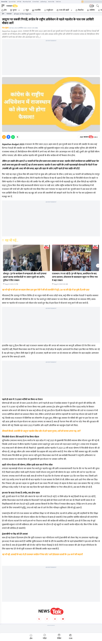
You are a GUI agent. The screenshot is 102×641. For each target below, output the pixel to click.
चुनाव (15, 10)
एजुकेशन (50, 10)
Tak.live (58, 1)
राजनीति (38, 10)
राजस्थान (9, 14)
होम (5, 10)
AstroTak (51, 1)
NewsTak (4, 1)
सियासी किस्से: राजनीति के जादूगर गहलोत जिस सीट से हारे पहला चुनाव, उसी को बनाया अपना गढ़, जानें (41, 431)
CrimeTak (35, 1)
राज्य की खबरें (64, 10)
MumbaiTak (27, 1)
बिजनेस (80, 10)
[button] (26, 258)
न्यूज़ (27, 10)
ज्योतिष (92, 10)
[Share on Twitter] (17, 137)
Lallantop (43, 1)
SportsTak (12, 1)
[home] (51, 611)
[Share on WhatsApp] (13, 137)
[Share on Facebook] (8, 137)
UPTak (19, 1)
